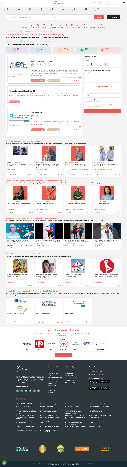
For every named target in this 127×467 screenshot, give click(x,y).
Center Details (52, 80)
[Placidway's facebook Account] (17, 390)
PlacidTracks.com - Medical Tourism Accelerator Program (99, 406)
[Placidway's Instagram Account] (34, 390)
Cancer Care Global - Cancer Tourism (26, 430)
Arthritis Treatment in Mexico (44, 203)
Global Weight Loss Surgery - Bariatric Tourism (99, 421)
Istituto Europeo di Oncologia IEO (16, 313)
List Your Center (52, 381)
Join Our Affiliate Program (53, 374)
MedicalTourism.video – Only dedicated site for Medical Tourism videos (27, 421)
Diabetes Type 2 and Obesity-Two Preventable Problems (74, 275)
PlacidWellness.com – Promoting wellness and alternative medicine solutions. (25, 417)
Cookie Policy (96, 106)
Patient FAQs (52, 383)
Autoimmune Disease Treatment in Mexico (19, 203)
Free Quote (13, 102)
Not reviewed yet (13, 125)
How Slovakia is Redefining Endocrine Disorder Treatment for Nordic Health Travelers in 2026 (46, 276)
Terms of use (98, 104)
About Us (51, 371)
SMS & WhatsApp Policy (107, 104)
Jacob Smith (59, 41)
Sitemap (50, 392)
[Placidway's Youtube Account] (26, 390)
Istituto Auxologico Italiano (94, 73)
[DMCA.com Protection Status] (60, 449)
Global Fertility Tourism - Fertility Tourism (25, 427)
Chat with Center (36, 80)
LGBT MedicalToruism (95, 426)
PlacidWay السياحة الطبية (46, 406)
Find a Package (69, 373)
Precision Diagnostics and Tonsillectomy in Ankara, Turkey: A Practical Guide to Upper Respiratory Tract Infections (48, 241)
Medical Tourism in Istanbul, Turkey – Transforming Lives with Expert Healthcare (77, 241)
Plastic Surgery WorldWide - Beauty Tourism (50, 421)
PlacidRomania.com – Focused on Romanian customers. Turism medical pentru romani (26, 411)
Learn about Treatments (71, 380)
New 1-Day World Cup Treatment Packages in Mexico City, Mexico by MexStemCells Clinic (48, 166)
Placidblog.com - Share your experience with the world (97, 410)
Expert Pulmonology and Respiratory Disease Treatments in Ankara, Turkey (106, 241)
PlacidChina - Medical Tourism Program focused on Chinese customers (51, 410)
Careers (50, 388)
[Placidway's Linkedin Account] (38, 390)
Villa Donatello (69, 313)
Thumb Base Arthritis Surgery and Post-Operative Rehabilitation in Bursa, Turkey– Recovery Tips (19, 241)
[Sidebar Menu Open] (2, 3)
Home (9, 31)
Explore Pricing (69, 375)
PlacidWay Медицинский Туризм (49, 404)
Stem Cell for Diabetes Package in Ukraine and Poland (19, 165)
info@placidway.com (97, 374)
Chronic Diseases (31, 31)
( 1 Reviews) (18, 74)
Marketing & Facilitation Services (55, 377)
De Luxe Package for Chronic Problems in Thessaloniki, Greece (105, 165)
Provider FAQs (52, 385)
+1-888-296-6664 (96, 371)
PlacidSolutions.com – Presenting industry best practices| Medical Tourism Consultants (74, 411)
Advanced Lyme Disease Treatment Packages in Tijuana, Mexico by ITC (75, 165)
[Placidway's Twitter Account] (21, 390)
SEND (102, 111)
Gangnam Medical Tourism (72, 406)
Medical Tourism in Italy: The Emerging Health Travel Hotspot (18, 275)
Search (99, 17)
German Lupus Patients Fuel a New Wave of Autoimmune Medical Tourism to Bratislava (106, 275)
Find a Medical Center (71, 371)
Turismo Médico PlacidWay (23, 406)
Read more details (36, 75)
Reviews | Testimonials (71, 378)
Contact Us (51, 390)
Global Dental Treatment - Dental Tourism (49, 427)
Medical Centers (18, 31)
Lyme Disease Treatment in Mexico (75, 203)
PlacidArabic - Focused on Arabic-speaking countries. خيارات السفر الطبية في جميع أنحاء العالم (75, 417)
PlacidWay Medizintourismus (24, 403)
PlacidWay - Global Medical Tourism (99, 404)
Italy (51, 31)
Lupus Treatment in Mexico (101, 203)
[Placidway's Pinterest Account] (30, 390)
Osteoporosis (43, 31)
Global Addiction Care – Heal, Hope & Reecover (75, 427)
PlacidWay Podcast (70, 404)
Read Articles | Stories (71, 382)
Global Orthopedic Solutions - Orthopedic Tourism (48, 431)
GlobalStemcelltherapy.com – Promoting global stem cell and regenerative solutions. (73, 422)
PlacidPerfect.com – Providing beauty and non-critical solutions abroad (50, 416)
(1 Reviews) (45, 319)
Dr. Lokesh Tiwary (38, 41)
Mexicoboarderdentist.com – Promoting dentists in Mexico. (100, 416)
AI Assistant (113, 17)
